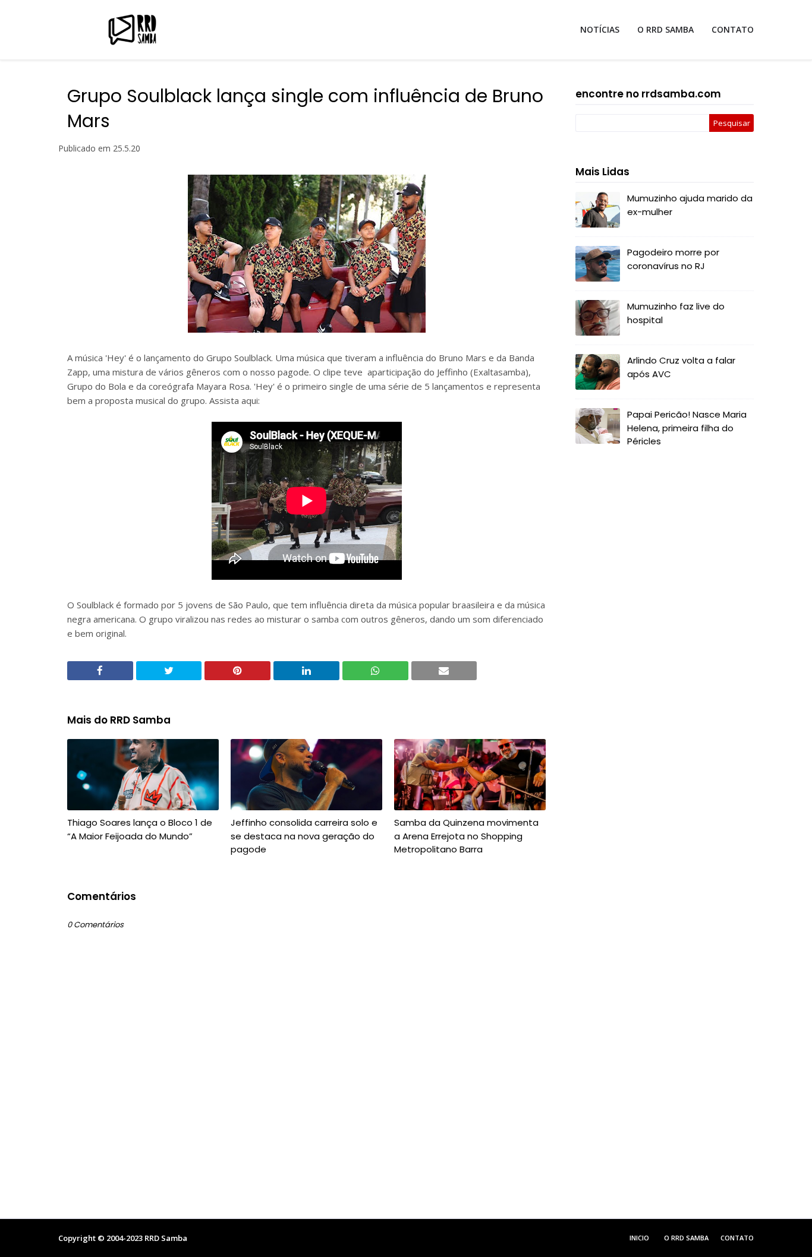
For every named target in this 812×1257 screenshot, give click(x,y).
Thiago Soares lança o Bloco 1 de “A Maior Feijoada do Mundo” (139, 829)
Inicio (639, 1237)
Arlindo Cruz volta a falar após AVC (681, 367)
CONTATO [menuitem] (733, 29)
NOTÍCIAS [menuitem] (599, 29)
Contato (737, 1237)
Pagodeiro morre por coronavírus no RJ (673, 259)
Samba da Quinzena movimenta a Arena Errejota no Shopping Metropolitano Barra (466, 835)
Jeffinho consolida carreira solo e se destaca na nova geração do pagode (304, 835)
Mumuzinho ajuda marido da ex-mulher (690, 205)
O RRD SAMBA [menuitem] (665, 29)
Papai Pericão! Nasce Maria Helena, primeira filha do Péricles (687, 427)
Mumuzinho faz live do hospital (676, 313)
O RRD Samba (686, 1237)
